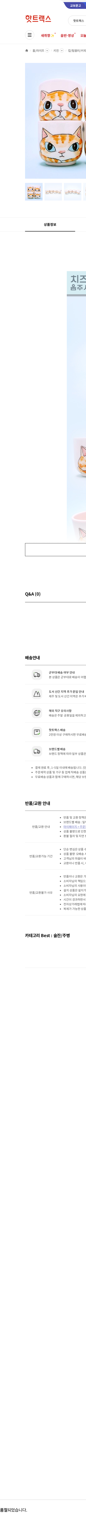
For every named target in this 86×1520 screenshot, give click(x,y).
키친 (56, 50)
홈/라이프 (38, 50)
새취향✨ (47, 35)
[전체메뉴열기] (29, 35)
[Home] (26, 50)
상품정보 (50, 224)
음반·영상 (67, 35)
